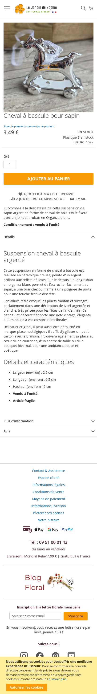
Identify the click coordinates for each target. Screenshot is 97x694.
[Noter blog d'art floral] (48, 591)
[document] (49, 675)
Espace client (48, 477)
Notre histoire (49, 520)
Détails (9, 237)
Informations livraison (48, 506)
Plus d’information (18, 421)
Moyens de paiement (48, 499)
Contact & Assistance (48, 470)
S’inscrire (75, 616)
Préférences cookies (48, 513)
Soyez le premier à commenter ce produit (28, 126)
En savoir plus (56, 679)
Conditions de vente (48, 492)
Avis (7, 431)
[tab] (48, 237)
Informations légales (48, 484)
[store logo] (35, 9)
